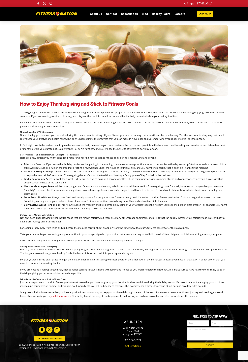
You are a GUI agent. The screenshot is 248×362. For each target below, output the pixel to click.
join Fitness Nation (61, 296)
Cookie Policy (72, 344)
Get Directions (133, 346)
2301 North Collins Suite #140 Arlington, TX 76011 (133, 331)
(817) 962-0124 (133, 340)
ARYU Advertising (56, 348)
